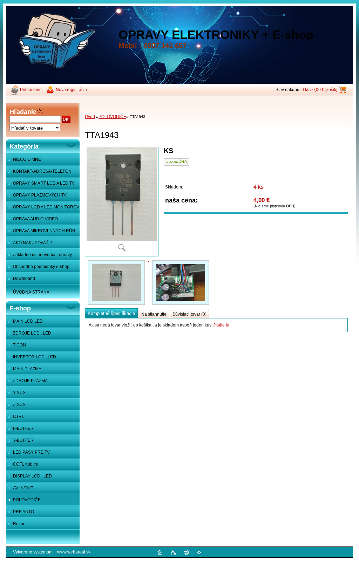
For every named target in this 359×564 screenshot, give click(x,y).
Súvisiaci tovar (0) (189, 314)
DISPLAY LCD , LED (32, 476)
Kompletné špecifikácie (111, 313)
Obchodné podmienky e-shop (41, 266)
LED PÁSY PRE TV (31, 452)
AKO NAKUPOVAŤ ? (32, 242)
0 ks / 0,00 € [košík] (319, 89)
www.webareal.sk (73, 552)
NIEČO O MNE (27, 159)
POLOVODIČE (27, 499)
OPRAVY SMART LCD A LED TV (44, 183)
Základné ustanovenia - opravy (42, 254)
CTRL (18, 416)
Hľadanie (22, 111)
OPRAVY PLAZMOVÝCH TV (40, 195)
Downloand (24, 278)
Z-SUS (19, 404)
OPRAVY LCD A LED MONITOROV (46, 207)
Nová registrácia (71, 89)
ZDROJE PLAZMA (30, 380)
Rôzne (19, 523)
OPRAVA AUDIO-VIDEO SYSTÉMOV (32, 220)
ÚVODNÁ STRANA (31, 292)
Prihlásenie (31, 89)
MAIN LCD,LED (28, 321)
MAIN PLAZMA (27, 368)
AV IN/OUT (23, 488)
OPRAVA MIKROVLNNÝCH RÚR (44, 230)
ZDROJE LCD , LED (32, 333)
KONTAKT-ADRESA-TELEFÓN (42, 171)
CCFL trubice (25, 464)
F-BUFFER (23, 428)
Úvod (90, 116)
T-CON (19, 345)
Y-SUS (19, 392)
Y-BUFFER (23, 440)
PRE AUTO (23, 511)
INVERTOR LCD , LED (34, 357)
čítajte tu (221, 325)
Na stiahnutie (154, 314)
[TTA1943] (121, 201)
